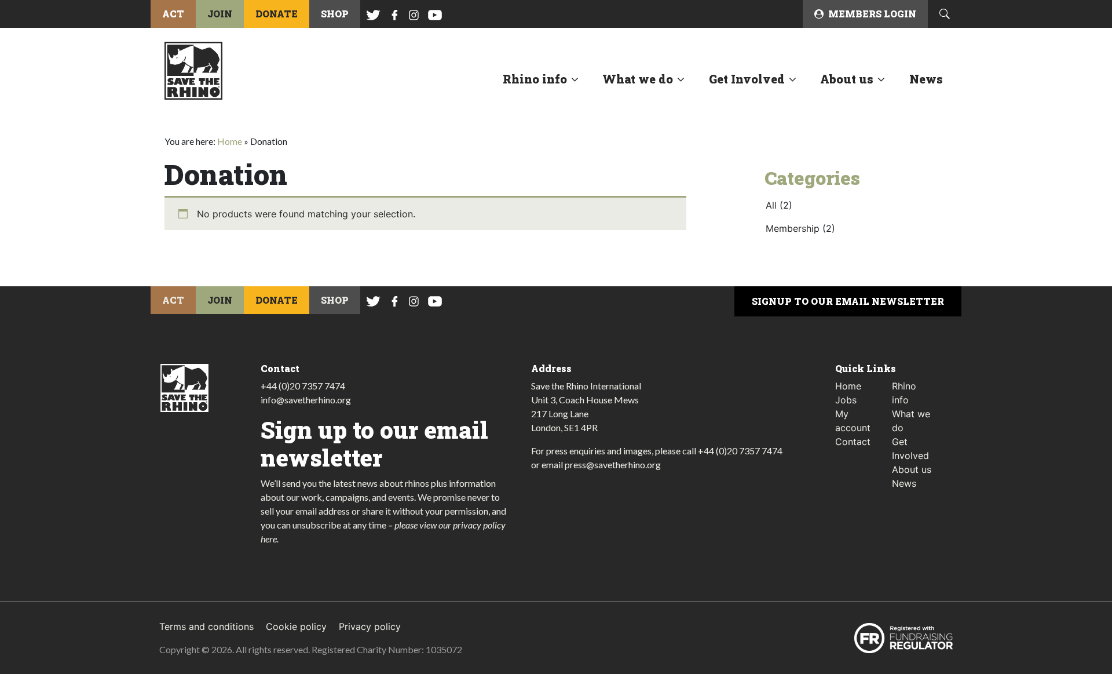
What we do (637, 78)
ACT (173, 14)
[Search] (944, 14)
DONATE (276, 14)
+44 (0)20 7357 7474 (303, 385)
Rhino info (535, 78)
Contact (852, 441)
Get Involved (747, 78)
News (926, 78)
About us (846, 78)
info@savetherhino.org (306, 399)
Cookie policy (296, 626)
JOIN (219, 14)
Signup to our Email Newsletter (848, 301)
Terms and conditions (206, 626)
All (771, 205)
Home (229, 141)
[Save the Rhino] (193, 69)
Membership (793, 228)
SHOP (335, 14)
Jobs (846, 400)
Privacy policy (370, 626)
